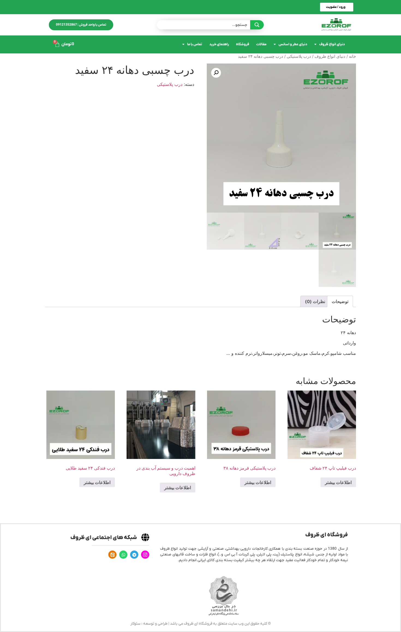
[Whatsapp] (123, 555)
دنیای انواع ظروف (332, 44)
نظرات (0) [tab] (315, 301)
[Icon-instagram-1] (145, 555)
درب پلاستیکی (299, 56)
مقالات (261, 44)
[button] (216, 73)
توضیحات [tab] (340, 301)
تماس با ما (194, 44)
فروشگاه (242, 44)
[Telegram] (134, 555)
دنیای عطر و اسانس (293, 44)
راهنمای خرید (219, 44)
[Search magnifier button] (257, 24)
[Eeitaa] (112, 555)
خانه (352, 56)
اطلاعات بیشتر (338, 482)
